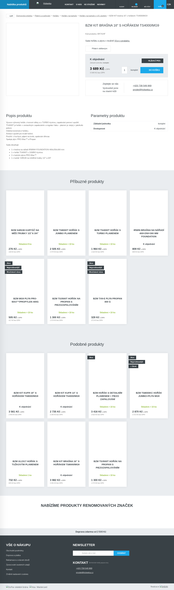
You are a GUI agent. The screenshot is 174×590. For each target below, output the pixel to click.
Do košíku (154, 70)
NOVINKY (101, 4)
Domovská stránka (24, 16)
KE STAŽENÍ (89, 4)
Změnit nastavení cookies (17, 574)
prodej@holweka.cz (143, 89)
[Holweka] (46, 4)
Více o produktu (122, 41)
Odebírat (121, 553)
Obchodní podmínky (15, 550)
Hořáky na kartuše (69, 16)
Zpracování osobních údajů (18, 564)
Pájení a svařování (42, 16)
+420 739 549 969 (142, 85)
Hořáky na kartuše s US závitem (93, 16)
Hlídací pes (154, 61)
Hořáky (56, 16)
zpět (11, 16)
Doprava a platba (13, 555)
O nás (79, 4)
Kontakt (69, 4)
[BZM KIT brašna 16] (42, 59)
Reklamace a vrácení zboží (17, 560)
